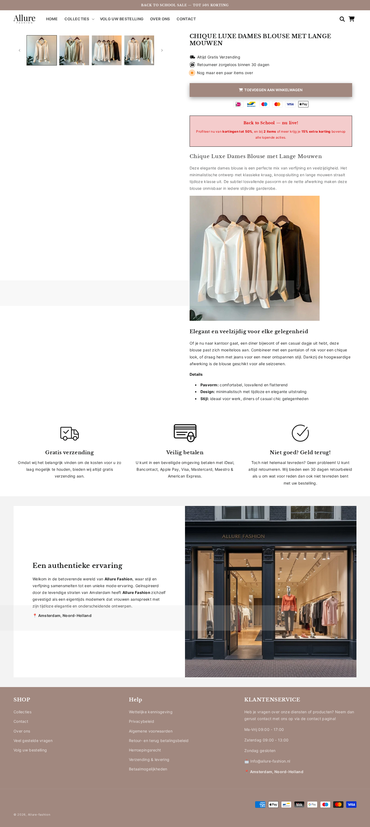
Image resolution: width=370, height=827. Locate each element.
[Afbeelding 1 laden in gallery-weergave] (42, 50)
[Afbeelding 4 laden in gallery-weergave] (139, 50)
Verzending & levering (149, 759)
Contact (21, 721)
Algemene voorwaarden (151, 731)
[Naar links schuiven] (19, 50)
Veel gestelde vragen (33, 740)
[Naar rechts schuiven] (162, 50)
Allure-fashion (39, 814)
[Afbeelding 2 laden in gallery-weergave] (74, 50)
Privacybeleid (141, 721)
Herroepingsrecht (145, 750)
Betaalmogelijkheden (148, 769)
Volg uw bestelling (30, 750)
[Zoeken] (340, 19)
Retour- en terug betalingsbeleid (159, 740)
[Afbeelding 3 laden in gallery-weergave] (107, 50)
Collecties (22, 712)
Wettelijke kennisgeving (151, 712)
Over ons (22, 731)
